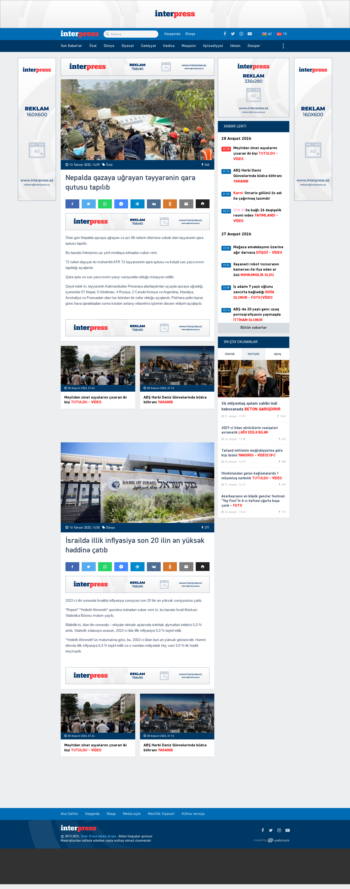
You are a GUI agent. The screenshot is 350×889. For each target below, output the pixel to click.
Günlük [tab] (230, 354)
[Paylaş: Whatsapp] (105, 203)
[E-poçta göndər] (186, 203)
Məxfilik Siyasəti (161, 814)
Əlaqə (190, 34)
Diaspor (254, 46)
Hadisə (169, 46)
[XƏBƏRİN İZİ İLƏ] (82, 34)
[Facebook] (262, 831)
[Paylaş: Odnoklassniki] (170, 203)
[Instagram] (279, 831)
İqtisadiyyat (213, 46)
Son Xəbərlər (71, 46)
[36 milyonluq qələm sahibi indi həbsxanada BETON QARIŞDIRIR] (253, 379)
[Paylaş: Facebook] (72, 203)
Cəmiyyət (148, 46)
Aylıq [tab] (277, 354)
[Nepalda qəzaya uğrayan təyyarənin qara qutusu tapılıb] (137, 119)
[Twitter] (271, 831)
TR (285, 34)
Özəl (93, 46)
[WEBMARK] (271, 840)
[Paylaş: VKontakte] (154, 203)
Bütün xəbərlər (253, 328)
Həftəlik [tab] (253, 354)
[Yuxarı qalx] (336, 875)
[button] (203, 203)
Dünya (109, 46)
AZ (270, 34)
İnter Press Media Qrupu (98, 836)
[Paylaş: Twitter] (88, 203)
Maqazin (189, 46)
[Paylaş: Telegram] (137, 203)
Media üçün (132, 814)
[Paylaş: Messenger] (121, 203)
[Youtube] (287, 831)
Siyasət (127, 46)
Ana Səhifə (69, 814)
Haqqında (172, 34)
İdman (235, 46)
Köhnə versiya (193, 814)
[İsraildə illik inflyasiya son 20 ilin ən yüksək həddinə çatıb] (137, 482)
